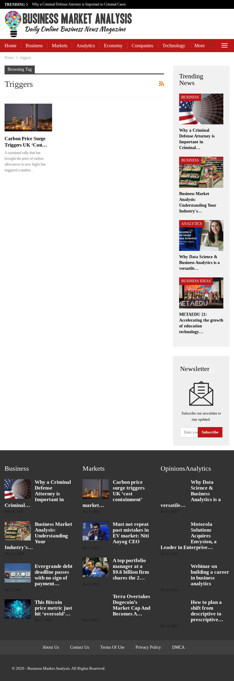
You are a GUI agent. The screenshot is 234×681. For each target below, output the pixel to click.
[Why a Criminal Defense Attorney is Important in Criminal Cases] (201, 109)
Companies (142, 45)
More (199, 45)
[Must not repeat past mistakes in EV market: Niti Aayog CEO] (96, 531)
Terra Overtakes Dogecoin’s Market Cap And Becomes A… (131, 605)
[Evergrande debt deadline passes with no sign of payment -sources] (18, 573)
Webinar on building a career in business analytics (210, 575)
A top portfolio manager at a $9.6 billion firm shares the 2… (131, 569)
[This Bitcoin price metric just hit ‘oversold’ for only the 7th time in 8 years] (18, 609)
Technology (173, 45)
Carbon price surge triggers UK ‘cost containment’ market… (114, 493)
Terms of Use (112, 647)
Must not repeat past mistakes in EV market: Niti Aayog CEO (131, 532)
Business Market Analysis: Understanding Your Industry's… (38, 535)
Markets (59, 45)
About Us (50, 647)
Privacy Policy (148, 647)
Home (10, 45)
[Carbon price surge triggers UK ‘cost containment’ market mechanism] (28, 117)
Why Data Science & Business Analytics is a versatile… (191, 493)
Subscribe (210, 432)
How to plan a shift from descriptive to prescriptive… (207, 610)
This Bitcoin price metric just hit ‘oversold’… (53, 608)
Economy (113, 45)
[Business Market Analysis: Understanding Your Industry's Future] (201, 172)
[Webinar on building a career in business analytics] (174, 573)
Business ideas (196, 281)
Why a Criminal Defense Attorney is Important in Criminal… (38, 493)
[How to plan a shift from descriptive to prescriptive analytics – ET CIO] (174, 609)
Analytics (85, 45)
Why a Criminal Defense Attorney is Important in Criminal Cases (79, 4)
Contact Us (79, 647)
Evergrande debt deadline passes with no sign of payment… (54, 575)
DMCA (178, 647)
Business (34, 45)
